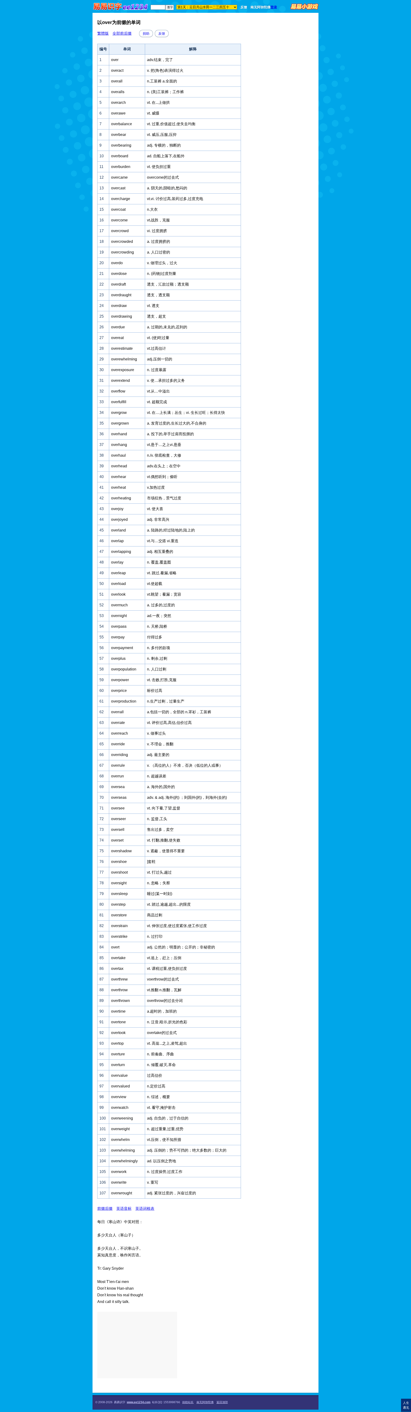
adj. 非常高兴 (158, 519)
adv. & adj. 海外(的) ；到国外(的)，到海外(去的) (187, 797)
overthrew (119, 979)
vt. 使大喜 (155, 509)
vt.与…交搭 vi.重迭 (162, 541)
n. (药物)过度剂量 (161, 274)
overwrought (121, 1193)
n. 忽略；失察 (158, 883)
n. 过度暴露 (156, 370)
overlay (117, 562)
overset (117, 840)
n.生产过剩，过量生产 (165, 701)
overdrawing (121, 316)
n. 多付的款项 (158, 648)
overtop (117, 1043)
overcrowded (122, 241)
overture (118, 1054)
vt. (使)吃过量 (158, 338)
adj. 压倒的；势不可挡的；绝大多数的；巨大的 (186, 1150)
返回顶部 (222, 1402)
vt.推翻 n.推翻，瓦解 (164, 990)
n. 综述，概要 (158, 1097)
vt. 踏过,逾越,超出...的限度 (169, 904)
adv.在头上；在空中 (164, 466)
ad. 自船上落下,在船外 (166, 156)
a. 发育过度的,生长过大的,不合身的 (176, 423)
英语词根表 (144, 1208)
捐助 (146, 33)
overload (118, 584)
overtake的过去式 (162, 1033)
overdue (118, 327)
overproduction (123, 701)
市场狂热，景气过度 (164, 498)
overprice (119, 691)
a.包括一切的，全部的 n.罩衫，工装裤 (179, 712)
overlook (118, 594)
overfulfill (118, 402)
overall (116, 81)
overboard (119, 156)
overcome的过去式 (163, 177)
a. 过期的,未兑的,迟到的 (167, 327)
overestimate (122, 348)
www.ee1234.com (139, 1402)
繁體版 (103, 33)
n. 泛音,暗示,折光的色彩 (167, 1022)
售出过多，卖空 (160, 830)
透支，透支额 (158, 295)
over (114, 60)
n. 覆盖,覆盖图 (159, 562)
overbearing (121, 145)
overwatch (119, 1108)
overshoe (119, 862)
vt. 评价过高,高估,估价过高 (169, 723)
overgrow (119, 413)
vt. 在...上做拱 (158, 103)
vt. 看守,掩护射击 (161, 1108)
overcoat (118, 209)
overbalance (121, 124)
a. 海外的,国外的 (161, 787)
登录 (273, 7)
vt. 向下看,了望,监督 (163, 808)
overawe (118, 113)
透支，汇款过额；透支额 (168, 284)
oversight (119, 883)
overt (115, 947)
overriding (119, 755)
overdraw (119, 306)
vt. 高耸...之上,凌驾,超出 (167, 1043)
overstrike (119, 936)
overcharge (120, 199)
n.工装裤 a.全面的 (162, 81)
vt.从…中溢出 (158, 391)
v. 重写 (152, 1182)
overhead (119, 466)
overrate (118, 723)
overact (117, 70)
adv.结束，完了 (160, 60)
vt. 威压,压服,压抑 (161, 135)
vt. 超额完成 (157, 402)
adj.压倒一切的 (159, 359)
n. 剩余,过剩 (157, 658)
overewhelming (124, 359)
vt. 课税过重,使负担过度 (167, 969)
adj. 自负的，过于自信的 (167, 1118)
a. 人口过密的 (158, 252)
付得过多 (154, 637)
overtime (118, 1011)
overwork (119, 1172)
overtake (118, 958)
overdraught (121, 295)
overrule (118, 765)
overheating (121, 498)
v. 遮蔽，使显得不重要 (166, 851)
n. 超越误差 (156, 776)
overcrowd (120, 231)
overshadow (121, 851)
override (118, 744)
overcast (118, 188)
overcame (119, 177)
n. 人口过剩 (156, 669)
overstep (118, 904)
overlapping (121, 552)
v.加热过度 (156, 487)
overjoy (117, 509)
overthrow (119, 990)
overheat (118, 487)
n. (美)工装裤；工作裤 (165, 92)
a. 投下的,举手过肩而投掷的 (170, 434)
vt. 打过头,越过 (159, 872)
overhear (118, 477)
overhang (119, 445)
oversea (118, 787)
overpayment (122, 648)
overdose (119, 274)
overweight (120, 1129)
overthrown (120, 1001)
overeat (117, 338)
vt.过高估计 (156, 348)
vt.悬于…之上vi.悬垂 (164, 445)
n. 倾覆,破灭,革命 (161, 1065)
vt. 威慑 (153, 113)
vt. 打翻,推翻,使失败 (163, 840)
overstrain (119, 926)
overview (118, 1097)
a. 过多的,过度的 (161, 605)
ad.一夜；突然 (159, 616)
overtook (118, 1033)
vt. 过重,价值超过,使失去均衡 (171, 124)
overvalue (119, 1075)
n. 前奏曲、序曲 (160, 1054)
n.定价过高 (156, 1086)
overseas (119, 797)
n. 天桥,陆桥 (157, 626)
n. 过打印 (154, 936)
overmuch (119, 605)
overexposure (122, 370)
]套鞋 (151, 862)
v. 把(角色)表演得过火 (165, 70)
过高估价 (154, 1075)
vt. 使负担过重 (159, 167)
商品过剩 (154, 915)
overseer (118, 819)
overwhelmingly (124, 1161)
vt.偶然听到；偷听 (162, 477)
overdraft (118, 284)
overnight (119, 616)
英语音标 (124, 1208)
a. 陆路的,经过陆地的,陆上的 (171, 530)
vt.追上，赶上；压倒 (164, 958)
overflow (118, 391)
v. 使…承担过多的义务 (166, 380)
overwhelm (120, 1140)
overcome (119, 220)
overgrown (120, 423)
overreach (119, 733)
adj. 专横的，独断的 (164, 145)
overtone (118, 1022)
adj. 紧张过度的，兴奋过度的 (171, 1193)
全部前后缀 (122, 33)
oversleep (119, 894)
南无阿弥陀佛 (260, 7)
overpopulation (123, 669)
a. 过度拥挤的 (158, 241)
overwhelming (123, 1150)
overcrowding (122, 252)
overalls (117, 92)
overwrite (119, 1182)
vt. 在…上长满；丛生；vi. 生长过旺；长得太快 (186, 413)
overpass (119, 626)
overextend (120, 380)
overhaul (118, 455)
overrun (117, 776)
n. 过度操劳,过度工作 (164, 1172)
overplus (118, 658)
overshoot (119, 872)
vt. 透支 (153, 306)
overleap (118, 573)
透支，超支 (156, 316)
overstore (119, 915)
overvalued (120, 1086)
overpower (120, 680)
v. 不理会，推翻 (160, 744)
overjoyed (119, 519)
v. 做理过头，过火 (162, 263)
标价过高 (154, 691)
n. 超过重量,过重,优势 (165, 1129)
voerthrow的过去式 (163, 979)
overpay (118, 637)
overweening (122, 1118)
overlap (117, 541)
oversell (117, 830)
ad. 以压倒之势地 (161, 1161)
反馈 (243, 7)
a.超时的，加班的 (162, 1011)
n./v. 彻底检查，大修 (164, 455)
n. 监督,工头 (157, 819)
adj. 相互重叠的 (160, 552)
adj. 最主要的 (158, 755)
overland (118, 530)
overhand (119, 434)
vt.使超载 (154, 584)
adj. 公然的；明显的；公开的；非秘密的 (181, 947)
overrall (117, 712)
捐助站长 (188, 1402)
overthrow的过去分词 (165, 1001)
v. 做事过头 (156, 733)
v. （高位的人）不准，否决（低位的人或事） (185, 765)
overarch (118, 103)
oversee (118, 808)
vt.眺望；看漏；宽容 (164, 594)
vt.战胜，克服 (158, 220)
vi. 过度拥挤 (157, 231)
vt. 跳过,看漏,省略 (161, 573)
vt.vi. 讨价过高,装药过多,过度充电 (175, 199)
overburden (120, 167)
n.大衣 (152, 209)
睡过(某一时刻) (159, 894)
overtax (117, 969)
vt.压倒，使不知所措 (164, 1140)
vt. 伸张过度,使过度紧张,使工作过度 (177, 926)
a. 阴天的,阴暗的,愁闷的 (167, 188)
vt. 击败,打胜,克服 (161, 680)
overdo (117, 263)
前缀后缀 (105, 1208)
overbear (118, 135)
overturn (118, 1065)
